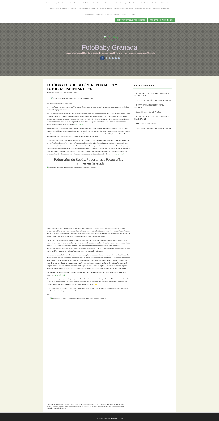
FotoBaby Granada (109, 47)
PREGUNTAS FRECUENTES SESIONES (131, 20)
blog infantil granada (63, 404)
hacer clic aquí (79, 124)
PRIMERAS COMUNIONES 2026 (161, 20)
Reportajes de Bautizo (104, 14)
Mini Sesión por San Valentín (146, 124)
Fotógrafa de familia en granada (86, 406)
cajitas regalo (74, 404)
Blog (124, 14)
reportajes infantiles (60, 408)
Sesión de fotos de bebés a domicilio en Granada (156, 3)
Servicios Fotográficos (161, 8)
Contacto (131, 14)
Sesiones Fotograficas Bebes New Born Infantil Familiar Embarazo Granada (72, 3)
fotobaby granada (119, 404)
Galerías (117, 14)
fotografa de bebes (52, 406)
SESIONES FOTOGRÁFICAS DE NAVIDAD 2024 (153, 128)
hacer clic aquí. (119, 154)
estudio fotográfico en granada (104, 404)
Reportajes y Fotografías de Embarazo (63, 8)
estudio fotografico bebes (86, 404)
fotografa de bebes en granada (68, 406)
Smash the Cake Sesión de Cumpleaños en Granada (132, 8)
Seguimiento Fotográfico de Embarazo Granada (95, 8)
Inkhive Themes (110, 418)
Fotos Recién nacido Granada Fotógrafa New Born (118, 3)
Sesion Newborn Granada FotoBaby (149, 112)
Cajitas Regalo (89, 14)
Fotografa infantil (102, 406)
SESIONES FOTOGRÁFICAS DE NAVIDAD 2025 (153, 100)
